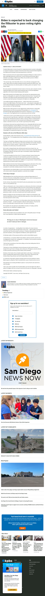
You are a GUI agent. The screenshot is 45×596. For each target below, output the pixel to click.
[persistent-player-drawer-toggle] (43, 5)
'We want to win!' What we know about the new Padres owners (14, 497)
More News (5, 533)
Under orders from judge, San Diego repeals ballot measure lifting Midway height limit (20, 489)
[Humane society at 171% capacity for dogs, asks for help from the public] (17, 538)
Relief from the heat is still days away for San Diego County (14, 493)
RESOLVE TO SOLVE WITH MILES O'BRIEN (10, 456)
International (24, 9)
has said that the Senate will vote (31, 135)
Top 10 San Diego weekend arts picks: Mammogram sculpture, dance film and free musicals (6, 548)
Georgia (5, 113)
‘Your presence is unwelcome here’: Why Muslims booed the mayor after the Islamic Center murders (38, 547)
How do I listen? (32, 570)
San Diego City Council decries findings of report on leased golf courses (17, 501)
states (33, 111)
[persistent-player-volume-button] (6, 5)
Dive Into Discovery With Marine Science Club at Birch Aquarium (15, 422)
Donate (22, 528)
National (16, 9)
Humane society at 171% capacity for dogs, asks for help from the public (17, 546)
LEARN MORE (12, 590)
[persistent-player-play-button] (3, 5)
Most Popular (4, 460)
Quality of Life (14, 542)
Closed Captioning (32, 564)
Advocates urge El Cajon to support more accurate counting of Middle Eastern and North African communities (22, 505)
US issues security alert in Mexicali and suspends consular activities (27, 547)
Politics (35, 542)
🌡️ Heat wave (5, 294)
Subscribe (22, 335)
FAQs (30, 568)
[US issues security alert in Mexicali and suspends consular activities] (28, 538)
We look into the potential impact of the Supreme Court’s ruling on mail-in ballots (19, 388)
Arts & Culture (4, 542)
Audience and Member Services (34, 562)
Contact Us (31, 566)
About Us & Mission (17, 562)
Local (11, 9)
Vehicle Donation (17, 593)
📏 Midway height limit (7, 292)
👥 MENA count (5, 297)
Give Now (40, 1)
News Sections (32, 9)
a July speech (33, 110)
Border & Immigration (26, 542)
